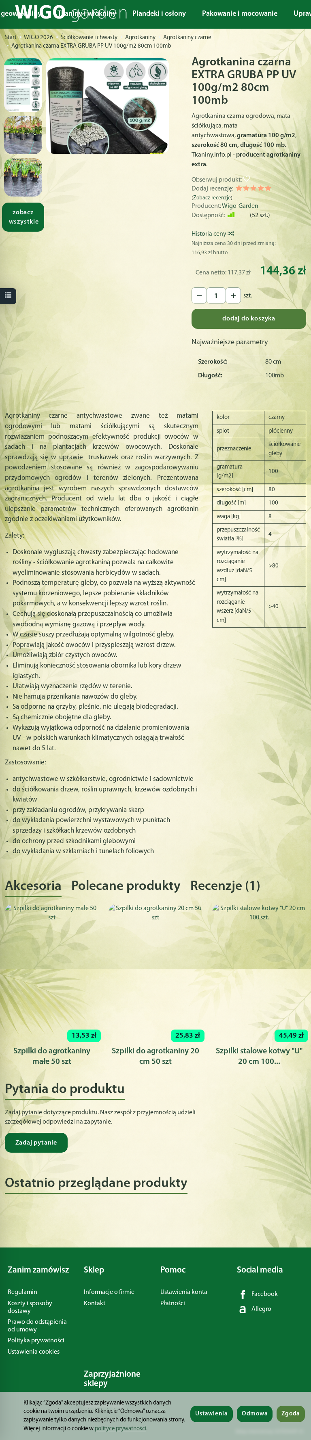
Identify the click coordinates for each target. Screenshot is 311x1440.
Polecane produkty (126, 886)
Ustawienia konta (183, 1292)
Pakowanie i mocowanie (239, 14)
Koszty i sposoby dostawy (30, 1307)
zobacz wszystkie (24, 217)
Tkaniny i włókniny (87, 14)
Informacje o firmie (109, 1292)
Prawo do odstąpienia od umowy (37, 1326)
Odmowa (255, 1414)
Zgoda (290, 1414)
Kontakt (94, 1303)
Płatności (172, 1303)
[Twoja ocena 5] (268, 189)
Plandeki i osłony (159, 14)
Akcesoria (33, 886)
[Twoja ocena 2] (246, 189)
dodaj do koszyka (248, 319)
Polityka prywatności (36, 1340)
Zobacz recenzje (212, 198)
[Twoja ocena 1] (239, 189)
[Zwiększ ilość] (199, 295)
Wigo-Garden (240, 206)
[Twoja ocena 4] (260, 189)
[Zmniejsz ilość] (233, 295)
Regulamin (22, 1292)
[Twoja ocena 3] (253, 189)
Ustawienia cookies (34, 1352)
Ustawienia (211, 1414)
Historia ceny (210, 234)
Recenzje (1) (225, 886)
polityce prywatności (120, 1429)
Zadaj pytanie (36, 1143)
